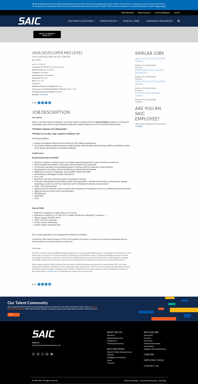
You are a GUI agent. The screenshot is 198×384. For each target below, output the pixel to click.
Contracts (111, 363)
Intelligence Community (116, 357)
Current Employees (162, 13)
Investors (147, 338)
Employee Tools (154, 360)
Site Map (162, 380)
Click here (44, 94)
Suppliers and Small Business (155, 349)
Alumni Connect (144, 13)
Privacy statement (131, 380)
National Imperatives (152, 343)
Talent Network (127, 13)
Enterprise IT (112, 341)
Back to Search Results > (47, 34)
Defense (110, 355)
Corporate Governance (149, 380)
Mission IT (111, 335)
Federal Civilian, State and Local (119, 352)
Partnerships (149, 346)
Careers (149, 354)
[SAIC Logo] (43, 334)
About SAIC (148, 335)
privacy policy (161, 6)
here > (140, 126)
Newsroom (148, 341)
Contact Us (151, 365)
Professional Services (115, 343)
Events (177, 13)
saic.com (53, 271)
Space (109, 360)
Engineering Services (115, 338)
